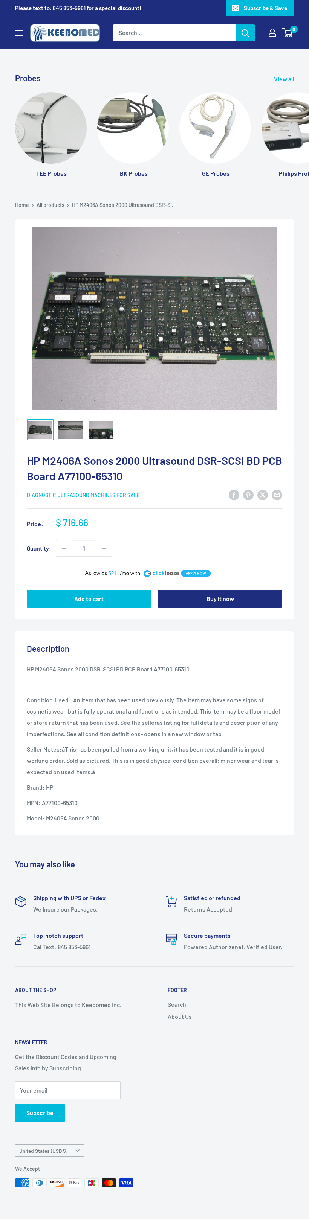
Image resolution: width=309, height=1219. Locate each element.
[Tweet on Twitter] (262, 494)
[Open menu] (19, 33)
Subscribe (40, 1112)
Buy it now (220, 598)
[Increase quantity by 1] (104, 548)
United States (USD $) (43, 1150)
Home (22, 205)
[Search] (245, 32)
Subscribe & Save (265, 8)
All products (50, 205)
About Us (180, 1016)
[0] (287, 32)
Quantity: (39, 548)
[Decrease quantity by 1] (64, 548)
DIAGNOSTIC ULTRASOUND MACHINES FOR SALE (83, 495)
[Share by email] (277, 494)
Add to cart (89, 598)
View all (284, 78)
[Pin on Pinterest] (248, 494)
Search (177, 1004)
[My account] (272, 33)
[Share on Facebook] (234, 494)
